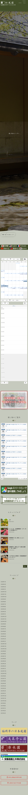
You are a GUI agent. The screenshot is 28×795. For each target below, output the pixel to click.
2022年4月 (3, 686)
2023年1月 (3, 668)
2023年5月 (3, 661)
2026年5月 (3, 584)
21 (15, 287)
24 (26, 287)
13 (11, 280)
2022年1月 (3, 693)
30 (22, 295)
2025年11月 (3, 594)
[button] (25, 300)
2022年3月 (3, 688)
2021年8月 (3, 705)
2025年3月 (3, 609)
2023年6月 (3, 658)
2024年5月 (3, 634)
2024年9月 (3, 624)
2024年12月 (3, 616)
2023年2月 (3, 666)
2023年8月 (3, 653)
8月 (7, 259)
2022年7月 (3, 678)
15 (18, 280)
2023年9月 (3, 651)
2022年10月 (3, 673)
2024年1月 (3, 641)
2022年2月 (3, 691)
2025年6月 (3, 606)
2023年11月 (3, 646)
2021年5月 (3, 710)
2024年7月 (3, 629)
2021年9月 (3, 703)
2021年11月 (3, 698)
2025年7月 (3, 604)
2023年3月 (3, 663)
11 (3, 277)
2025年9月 (3, 599)
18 (3, 284)
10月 (14, 259)
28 (15, 295)
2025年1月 (3, 614)
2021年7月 (3, 708)
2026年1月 (3, 589)
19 (7, 287)
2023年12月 (3, 643)
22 (18, 287)
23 (22, 287)
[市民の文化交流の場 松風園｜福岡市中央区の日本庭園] (9, 3)
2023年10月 (3, 648)
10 (26, 272)
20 (11, 287)
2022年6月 (3, 681)
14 (15, 280)
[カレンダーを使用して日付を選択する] (10, 259)
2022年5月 (3, 683)
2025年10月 (3, 596)
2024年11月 (3, 619)
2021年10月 (3, 700)
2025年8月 (3, 601)
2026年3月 (3, 586)
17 (26, 280)
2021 (4, 259)
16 (22, 280)
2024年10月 (3, 621)
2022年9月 (3, 676)
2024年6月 (3, 631)
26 (7, 295)
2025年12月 (3, 591)
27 (11, 295)
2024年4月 (3, 636)
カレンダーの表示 (22, 478)
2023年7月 (3, 656)
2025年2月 (3, 611)
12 (7, 280)
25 (3, 292)
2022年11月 (3, 671)
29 (18, 295)
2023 (18, 259)
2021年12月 (3, 695)
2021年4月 (3, 713)
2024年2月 (3, 638)
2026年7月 (3, 581)
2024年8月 (3, 626)
